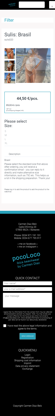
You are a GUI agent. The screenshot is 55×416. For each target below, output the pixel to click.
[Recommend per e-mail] (29, 198)
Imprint (27, 363)
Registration (27, 357)
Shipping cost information (27, 360)
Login (27, 354)
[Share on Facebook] (19, 198)
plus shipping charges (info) (15, 110)
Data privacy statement (27, 366)
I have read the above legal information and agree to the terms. (29, 327)
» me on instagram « (27, 246)
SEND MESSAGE (28, 336)
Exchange (27, 368)
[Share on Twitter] (24, 198)
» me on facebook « (27, 243)
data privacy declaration (38, 320)
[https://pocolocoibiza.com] (32, 376)
